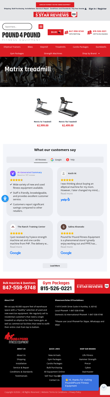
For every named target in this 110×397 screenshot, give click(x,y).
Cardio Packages (81, 46)
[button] (41, 26)
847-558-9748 (76, 31)
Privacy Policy (75, 392)
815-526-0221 (99, 31)
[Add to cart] (42, 105)
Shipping (7, 9)
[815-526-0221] (89, 32)
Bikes (30, 46)
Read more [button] (67, 193)
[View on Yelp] (63, 173)
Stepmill (44, 46)
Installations (30, 9)
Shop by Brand (89, 53)
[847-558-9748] (66, 32)
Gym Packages (17, 53)
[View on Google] (13, 227)
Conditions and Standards (60, 9)
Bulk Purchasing (18, 9)
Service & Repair (42, 9)
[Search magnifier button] (29, 27)
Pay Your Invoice (78, 9)
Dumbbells (101, 46)
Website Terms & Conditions (54, 392)
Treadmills (60, 46)
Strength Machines (53, 53)
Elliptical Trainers (12, 46)
